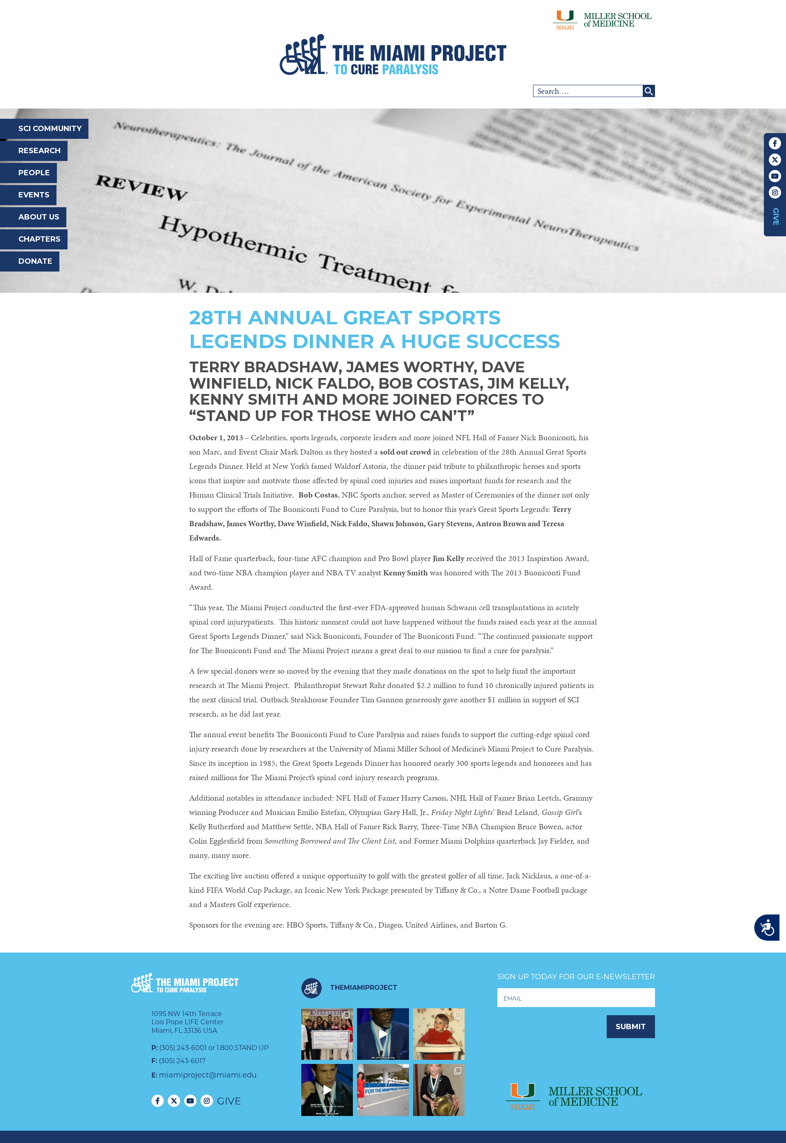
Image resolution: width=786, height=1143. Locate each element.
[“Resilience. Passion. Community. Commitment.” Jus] (327, 1090)
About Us (38, 217)
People (34, 172)
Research (39, 150)
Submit (631, 1026)
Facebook (775, 143)
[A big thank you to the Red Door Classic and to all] (327, 1034)
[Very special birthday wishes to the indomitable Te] (439, 1090)
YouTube (775, 176)
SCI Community (49, 128)
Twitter (775, 160)
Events (34, 194)
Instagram (775, 192)
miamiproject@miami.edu (208, 1075)
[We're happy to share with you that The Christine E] (383, 1090)
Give (775, 217)
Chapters (39, 239)
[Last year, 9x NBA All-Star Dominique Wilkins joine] (383, 1034)
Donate (35, 261)
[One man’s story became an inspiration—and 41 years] (439, 1034)
